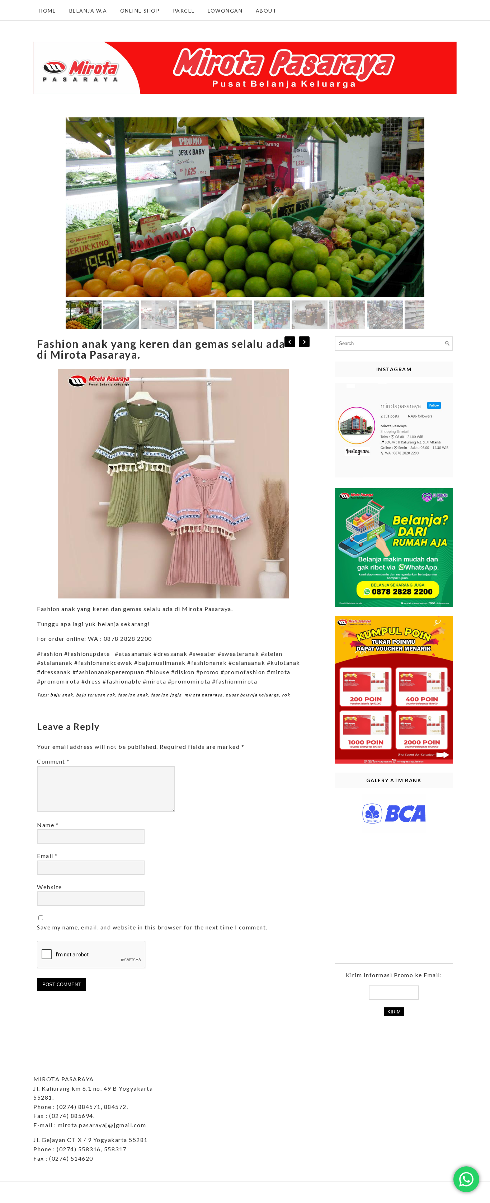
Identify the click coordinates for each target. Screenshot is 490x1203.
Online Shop (140, 11)
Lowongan (225, 11)
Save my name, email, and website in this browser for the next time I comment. (152, 927)
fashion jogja (166, 695)
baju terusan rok (95, 695)
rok (286, 695)
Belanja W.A (88, 11)
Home (47, 11)
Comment (53, 761)
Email (47, 855)
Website (49, 886)
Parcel (184, 11)
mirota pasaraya (203, 695)
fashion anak (133, 695)
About (266, 11)
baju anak (61, 695)
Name (48, 824)
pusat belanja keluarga (252, 695)
